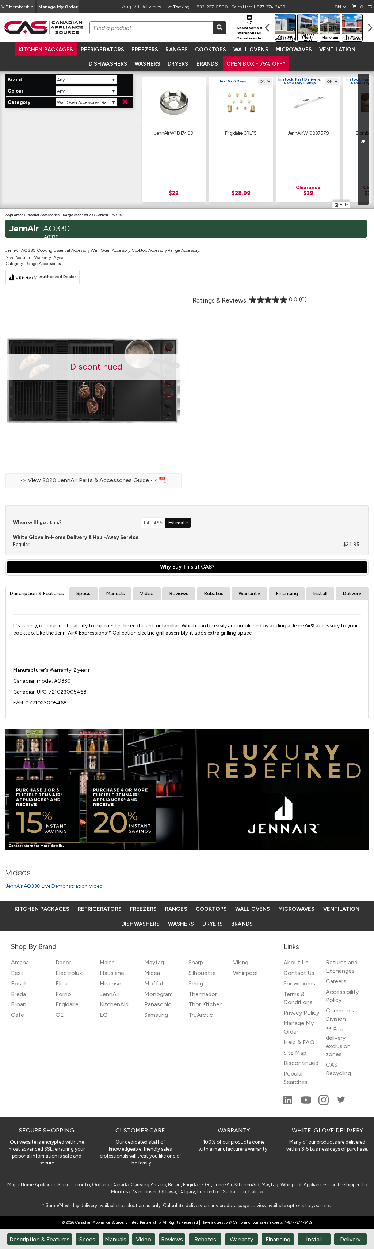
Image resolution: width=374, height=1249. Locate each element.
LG (104, 1014)
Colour (16, 91)
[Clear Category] (125, 102)
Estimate (178, 523)
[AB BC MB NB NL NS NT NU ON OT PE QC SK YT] (340, 7)
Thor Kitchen (205, 1004)
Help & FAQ (298, 1042)
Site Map (294, 1052)
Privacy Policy (301, 1012)
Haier (107, 962)
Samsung (156, 1014)
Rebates (214, 593)
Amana (20, 962)
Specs (83, 593)
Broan (18, 1004)
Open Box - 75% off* (256, 64)
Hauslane (112, 972)
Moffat (154, 983)
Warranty (249, 593)
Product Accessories (43, 215)
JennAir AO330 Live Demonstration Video (54, 886)
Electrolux (69, 972)
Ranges (176, 49)
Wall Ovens (250, 49)
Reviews (178, 593)
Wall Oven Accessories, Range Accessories (87, 102)
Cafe (17, 1014)
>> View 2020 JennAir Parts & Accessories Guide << (89, 480)
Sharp (195, 962)
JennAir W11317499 (174, 133)
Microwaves (294, 49)
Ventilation (337, 49)
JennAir (102, 215)
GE (60, 1014)
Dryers (178, 64)
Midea (152, 972)
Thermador (202, 994)
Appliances (14, 215)
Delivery (352, 593)
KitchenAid (114, 1004)
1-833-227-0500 (210, 6)
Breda (18, 994)
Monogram (158, 994)
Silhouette (202, 972)
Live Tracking (177, 6)
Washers (147, 64)
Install (320, 593)
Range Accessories (78, 215)
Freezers (144, 49)
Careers (336, 981)
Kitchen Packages (46, 49)
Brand (15, 79)
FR (370, 6)
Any (61, 79)
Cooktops (210, 49)
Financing (287, 593)
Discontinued (300, 1062)
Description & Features (36, 593)
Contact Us (298, 972)
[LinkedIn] (288, 1103)
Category (19, 102)
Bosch (19, 983)
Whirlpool (245, 972)
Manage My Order (58, 6)
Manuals (115, 593)
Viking (240, 962)
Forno (63, 994)
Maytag (154, 962)
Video (147, 593)
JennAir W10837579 (308, 133)
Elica (62, 983)
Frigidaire (67, 1004)
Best (17, 972)
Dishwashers (108, 64)
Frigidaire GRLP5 (240, 133)
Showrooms (299, 983)
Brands (207, 64)
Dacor (63, 962)
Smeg (195, 983)
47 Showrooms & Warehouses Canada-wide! (249, 30)
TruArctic (200, 1014)
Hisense (110, 983)
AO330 (117, 215)
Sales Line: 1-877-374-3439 (258, 6)
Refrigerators (103, 49)
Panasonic (157, 1004)
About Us (296, 962)
